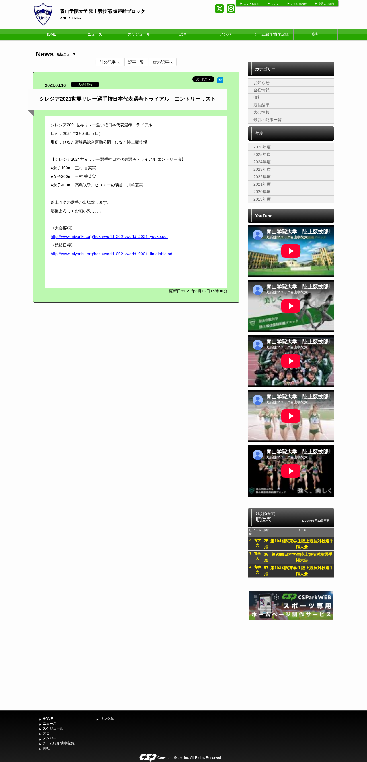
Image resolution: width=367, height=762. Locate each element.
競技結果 (261, 105)
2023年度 (262, 169)
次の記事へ (163, 62)
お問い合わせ (299, 3)
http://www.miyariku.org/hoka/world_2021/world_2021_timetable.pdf (112, 253)
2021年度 (262, 184)
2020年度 (262, 191)
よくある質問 (251, 3)
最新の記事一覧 (267, 119)
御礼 (315, 34)
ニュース (94, 34)
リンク (275, 3)
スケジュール (139, 34)
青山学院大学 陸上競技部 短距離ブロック (102, 11)
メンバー (227, 34)
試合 (183, 34)
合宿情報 (261, 90)
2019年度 (262, 199)
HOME (50, 34)
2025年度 (262, 154)
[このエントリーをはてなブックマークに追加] (220, 79)
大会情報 (261, 112)
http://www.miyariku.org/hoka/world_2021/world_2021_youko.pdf (109, 236)
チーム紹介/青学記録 (271, 34)
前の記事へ (109, 62)
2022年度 (262, 176)
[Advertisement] (291, 665)
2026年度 (262, 147)
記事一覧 (136, 62)
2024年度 (262, 162)
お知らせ (261, 82)
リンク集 (107, 719)
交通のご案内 (326, 3)
